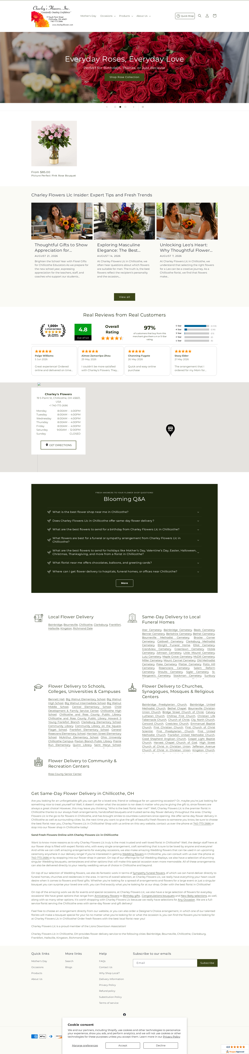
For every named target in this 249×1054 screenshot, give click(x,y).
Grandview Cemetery (156, 649)
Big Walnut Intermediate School (85, 703)
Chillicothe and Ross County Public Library (90, 714)
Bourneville (71, 624)
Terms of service (108, 1002)
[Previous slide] (107, 107)
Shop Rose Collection (124, 77)
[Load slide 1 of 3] (115, 106)
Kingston (66, 628)
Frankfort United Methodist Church (191, 734)
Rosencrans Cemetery (174, 668)
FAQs (102, 961)
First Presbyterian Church (175, 731)
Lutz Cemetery (151, 656)
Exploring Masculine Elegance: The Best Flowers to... (118, 247)
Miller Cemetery (152, 660)
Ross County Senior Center (65, 774)
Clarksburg (101, 624)
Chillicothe (85, 624)
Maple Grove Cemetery (177, 656)
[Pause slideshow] (142, 107)
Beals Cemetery (204, 629)
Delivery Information (111, 979)
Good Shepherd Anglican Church (164, 738)
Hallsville (53, 628)
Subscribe (207, 963)
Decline (160, 1045)
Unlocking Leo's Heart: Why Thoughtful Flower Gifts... (185, 247)
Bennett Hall (56, 699)
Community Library (60, 726)
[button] (107, 15)
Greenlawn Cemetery (189, 649)
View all (124, 297)
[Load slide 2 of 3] (120, 106)
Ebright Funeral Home (174, 645)
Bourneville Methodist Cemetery (165, 637)
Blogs (68, 967)
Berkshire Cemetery (179, 633)
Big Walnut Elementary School (85, 699)
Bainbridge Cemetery (178, 629)
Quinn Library (82, 744)
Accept (122, 1045)
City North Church (203, 719)
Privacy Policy (171, 1036)
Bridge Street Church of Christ (183, 712)
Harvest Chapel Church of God (175, 742)
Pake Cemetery (166, 664)
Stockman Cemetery (187, 675)
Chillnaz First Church (181, 716)
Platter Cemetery (190, 664)
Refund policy (107, 990)
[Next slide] (133, 107)
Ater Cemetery (152, 629)
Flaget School (57, 729)
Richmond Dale (83, 628)
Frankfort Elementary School (89, 729)
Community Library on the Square (98, 726)
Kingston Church (203, 750)
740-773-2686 (202, 823)
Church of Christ (179, 719)
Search (69, 961)
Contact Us (105, 967)
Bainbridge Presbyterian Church (164, 704)
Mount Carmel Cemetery (179, 660)
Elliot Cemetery (204, 645)
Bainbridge (55, 624)
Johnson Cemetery (169, 652)
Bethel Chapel (177, 708)
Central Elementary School (91, 706)
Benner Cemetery (153, 633)
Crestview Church (177, 723)
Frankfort (115, 624)
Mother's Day (39, 961)
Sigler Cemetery (197, 671)
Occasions (37, 967)
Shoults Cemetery (170, 671)
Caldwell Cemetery (170, 641)
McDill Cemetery (204, 656)
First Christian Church (168, 727)
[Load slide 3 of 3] (125, 106)
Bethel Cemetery (204, 633)
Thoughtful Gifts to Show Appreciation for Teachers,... (61, 247)
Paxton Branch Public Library (93, 741)
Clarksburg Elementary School (101, 722)
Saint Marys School (107, 744)
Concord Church (152, 723)
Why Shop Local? (109, 973)
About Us (36, 979)
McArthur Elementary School (78, 737)
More (124, 583)
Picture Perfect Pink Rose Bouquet (53, 175)
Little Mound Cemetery (199, 652)
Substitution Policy (110, 997)
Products (36, 973)
